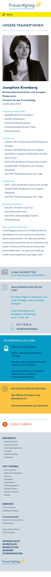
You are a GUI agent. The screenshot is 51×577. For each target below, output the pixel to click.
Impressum (9, 544)
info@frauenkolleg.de (27, 328)
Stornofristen (12, 553)
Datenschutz (11, 541)
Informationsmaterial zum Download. (29, 405)
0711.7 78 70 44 (23, 324)
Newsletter (10, 547)
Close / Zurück (21, 424)
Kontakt (8, 550)
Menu (9, 14)
